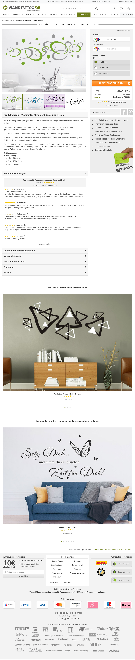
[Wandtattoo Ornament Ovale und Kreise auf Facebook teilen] (123, 112)
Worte (28, 15)
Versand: (97, 97)
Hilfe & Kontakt (126, 1)
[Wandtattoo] (21, 8)
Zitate (112, 15)
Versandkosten (57, 573)
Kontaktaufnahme (57, 565)
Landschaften (99, 15)
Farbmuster (57, 569)
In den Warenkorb (111, 83)
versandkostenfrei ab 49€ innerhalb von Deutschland (113, 550)
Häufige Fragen (57, 561)
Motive (53, 15)
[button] (65, 408)
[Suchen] (96, 8)
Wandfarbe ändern (123, 31)
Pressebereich (77, 565)
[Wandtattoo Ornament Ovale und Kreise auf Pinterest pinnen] (130, 112)
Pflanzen (42, 15)
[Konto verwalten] (114, 9)
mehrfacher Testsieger (102, 1)
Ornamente (83, 15)
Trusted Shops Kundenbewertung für (50, 592)
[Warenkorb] (128, 9)
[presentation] (36, 542)
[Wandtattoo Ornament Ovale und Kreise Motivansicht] (33, 102)
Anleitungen (124, 564)
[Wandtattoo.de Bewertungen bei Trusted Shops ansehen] (101, 575)
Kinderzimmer (66, 15)
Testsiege (77, 569)
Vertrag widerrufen (77, 573)
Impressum (57, 577)
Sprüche (16, 15)
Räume (5, 15)
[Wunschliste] (121, 9)
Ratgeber (127, 15)
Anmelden (23, 576)
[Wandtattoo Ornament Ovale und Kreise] (44, 60)
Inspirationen (124, 572)
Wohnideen (124, 580)
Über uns (77, 561)
